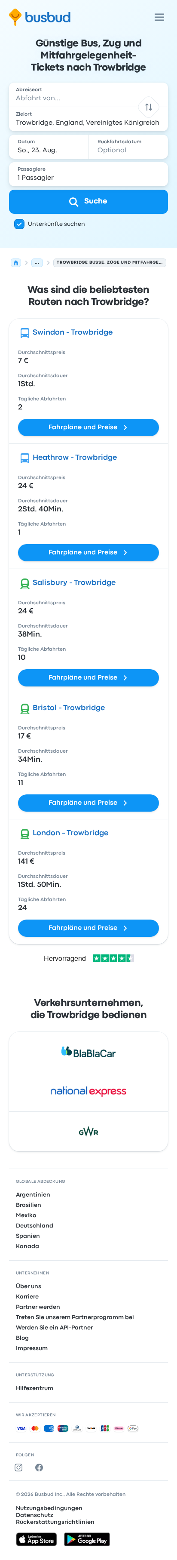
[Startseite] (16, 262)
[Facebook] (41, 1467)
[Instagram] (20, 1467)
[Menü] (159, 17)
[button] (149, 107)
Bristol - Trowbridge (69, 708)
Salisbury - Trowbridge (74, 583)
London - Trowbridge (70, 833)
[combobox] (89, 95)
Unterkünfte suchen (56, 224)
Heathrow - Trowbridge (75, 458)
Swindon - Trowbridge (73, 332)
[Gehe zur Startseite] (39, 17)
